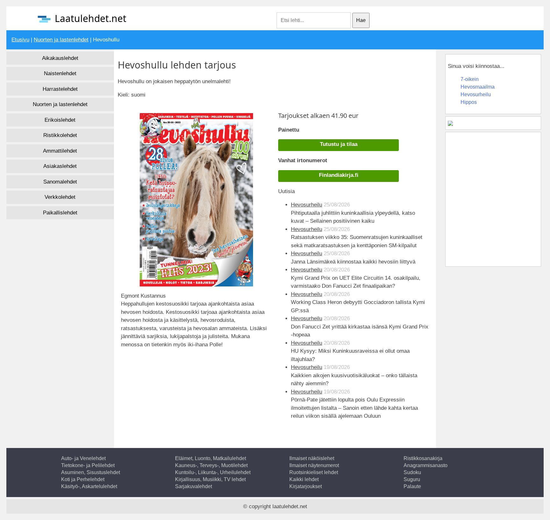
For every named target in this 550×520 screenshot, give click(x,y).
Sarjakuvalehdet (193, 486)
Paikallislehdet (60, 213)
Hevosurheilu (306, 205)
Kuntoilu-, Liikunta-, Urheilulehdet (212, 472)
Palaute (412, 486)
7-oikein (470, 79)
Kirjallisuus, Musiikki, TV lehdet (210, 479)
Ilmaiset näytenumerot (314, 465)
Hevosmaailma (478, 87)
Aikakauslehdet (60, 58)
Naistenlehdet (60, 73)
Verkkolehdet (60, 197)
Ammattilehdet (60, 151)
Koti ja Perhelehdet (82, 479)
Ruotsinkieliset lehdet (313, 472)
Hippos (469, 102)
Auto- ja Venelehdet (83, 458)
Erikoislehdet (60, 120)
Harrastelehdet (60, 89)
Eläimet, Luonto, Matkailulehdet (210, 458)
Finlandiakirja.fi (338, 175)
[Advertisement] (176, 378)
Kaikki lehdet (304, 479)
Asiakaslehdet (60, 166)
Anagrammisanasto (426, 465)
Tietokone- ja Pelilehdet (88, 465)
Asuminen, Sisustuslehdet (90, 472)
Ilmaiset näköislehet (311, 458)
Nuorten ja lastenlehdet (61, 40)
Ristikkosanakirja (423, 458)
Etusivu (20, 40)
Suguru (412, 479)
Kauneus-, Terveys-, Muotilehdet (211, 465)
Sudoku (412, 472)
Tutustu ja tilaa (338, 144)
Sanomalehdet (60, 182)
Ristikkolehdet (60, 135)
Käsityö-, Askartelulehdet (89, 486)
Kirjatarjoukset (305, 486)
